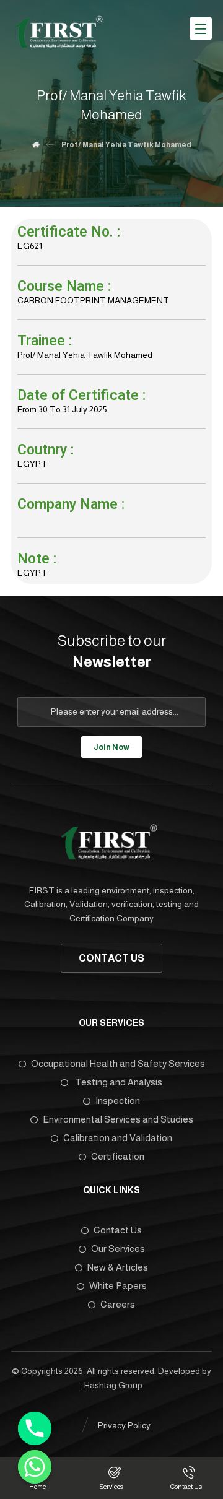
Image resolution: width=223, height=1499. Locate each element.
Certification (117, 1156)
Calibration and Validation (117, 1137)
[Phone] (34, 1428)
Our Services (118, 1248)
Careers (117, 1304)
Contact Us (118, 1230)
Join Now (111, 747)
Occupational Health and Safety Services (118, 1063)
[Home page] (35, 145)
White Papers (118, 1285)
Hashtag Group (113, 1385)
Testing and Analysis (117, 1082)
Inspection (117, 1100)
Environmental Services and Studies (118, 1119)
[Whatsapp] (34, 1467)
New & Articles (117, 1267)
